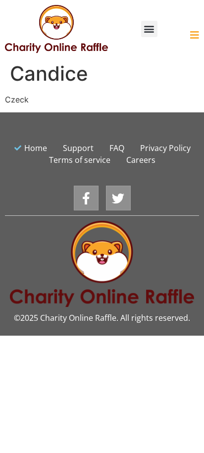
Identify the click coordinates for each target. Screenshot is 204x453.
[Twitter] (118, 198)
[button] (149, 29)
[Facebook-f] (86, 198)
